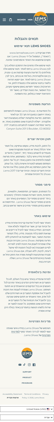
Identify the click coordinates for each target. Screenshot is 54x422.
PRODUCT (27, 377)
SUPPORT (27, 372)
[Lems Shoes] (27, 353)
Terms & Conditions (32, 394)
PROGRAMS (27, 383)
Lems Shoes (39, 398)
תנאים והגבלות (26, 39)
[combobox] (27, 409)
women (21, 19)
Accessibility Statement (12, 394)
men (30, 19)
